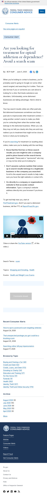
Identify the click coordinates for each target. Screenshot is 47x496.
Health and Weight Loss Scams (22, 275)
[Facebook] (4, 492)
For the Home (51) (10, 376)
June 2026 (7, 406)
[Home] (20, 14)
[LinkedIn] (11, 492)
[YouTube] (15, 492)
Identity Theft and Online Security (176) (18, 387)
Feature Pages (8, 435)
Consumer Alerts (11, 23)
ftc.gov (5, 467)
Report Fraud (8, 454)
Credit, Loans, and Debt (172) (14, 368)
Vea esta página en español (14, 29)
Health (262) (8, 381)
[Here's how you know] (20, 3)
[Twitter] (8, 492)
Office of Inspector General (13, 485)
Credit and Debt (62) (11, 365)
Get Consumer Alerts (10, 458)
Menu (42, 11)
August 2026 (8, 400)
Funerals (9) (8, 379)
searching (14, 142)
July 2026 (7, 403)
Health (31, 270)
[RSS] (19, 492)
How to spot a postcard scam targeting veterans (22, 328)
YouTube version (24, 243)
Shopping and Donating (19, 270)
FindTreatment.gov (10, 203)
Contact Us (7, 474)
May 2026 (7, 408)
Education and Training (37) (14, 373)
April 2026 (7, 411)
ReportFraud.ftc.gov (30, 206)
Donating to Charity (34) (12, 370)
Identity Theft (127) (10, 384)
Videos (5, 448)
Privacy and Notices (10, 478)
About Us (6, 471)
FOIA (5, 482)
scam (18, 261)
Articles (6, 439)
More (5, 416)
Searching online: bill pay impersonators (18, 346)
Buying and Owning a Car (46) (14, 362)
